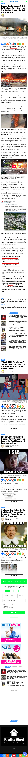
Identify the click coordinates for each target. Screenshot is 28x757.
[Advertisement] (14, 705)
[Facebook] (2, 44)
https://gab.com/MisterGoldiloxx (10, 258)
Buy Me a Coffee (6, 286)
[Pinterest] (12, 44)
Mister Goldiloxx (9, 15)
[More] (23, 44)
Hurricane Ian (13, 48)
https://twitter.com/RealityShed (9, 264)
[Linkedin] (10, 44)
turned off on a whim (13, 248)
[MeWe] (15, 44)
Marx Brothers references (7, 410)
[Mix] (18, 44)
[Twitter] (5, 44)
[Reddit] (7, 44)
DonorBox (10, 285)
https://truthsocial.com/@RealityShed (11, 266)
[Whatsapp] (20, 44)
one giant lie (20, 253)
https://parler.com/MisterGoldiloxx (10, 259)
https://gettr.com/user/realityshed (10, 263)
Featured (11, 296)
